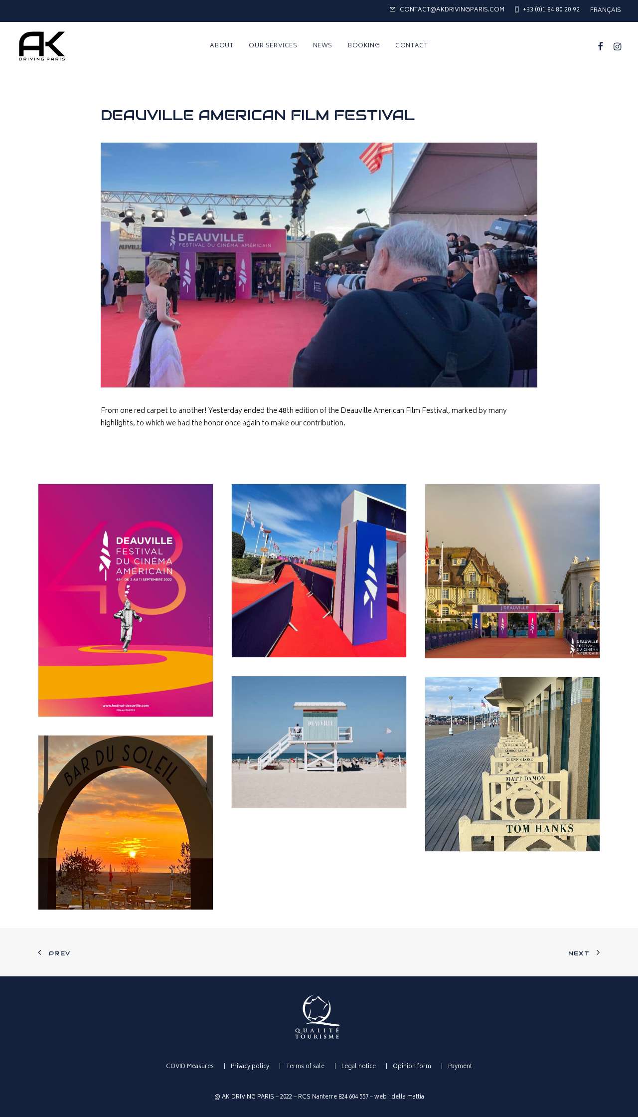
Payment (460, 1067)
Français (605, 10)
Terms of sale (305, 1067)
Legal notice (358, 1067)
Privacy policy (250, 1067)
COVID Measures (190, 1067)
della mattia (407, 1097)
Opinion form (412, 1067)
